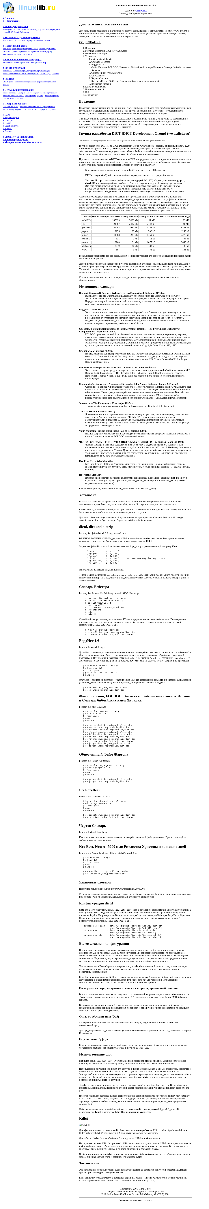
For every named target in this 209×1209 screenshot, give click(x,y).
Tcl (15, 109)
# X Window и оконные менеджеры (22, 59)
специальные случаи (41, 40)
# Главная (8, 18)
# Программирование (14, 103)
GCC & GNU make (10, 106)
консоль (42, 48)
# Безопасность (11, 125)
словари (55, 73)
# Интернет (9, 120)
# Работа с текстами (14, 67)
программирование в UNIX (31, 106)
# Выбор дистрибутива (15, 26)
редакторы (7, 71)
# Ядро (6, 114)
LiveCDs (18, 32)
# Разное (7, 131)
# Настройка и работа (15, 45)
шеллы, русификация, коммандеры (36, 51)
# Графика (8, 79)
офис (15, 71)
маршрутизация (50, 93)
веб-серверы (30, 95)
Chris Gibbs (141, 10)
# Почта (7, 123)
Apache (40, 95)
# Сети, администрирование (18, 90)
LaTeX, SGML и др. (42, 73)
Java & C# (32, 109)
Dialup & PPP (23, 93)
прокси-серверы (52, 95)
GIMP (5, 82)
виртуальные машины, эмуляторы (17, 54)
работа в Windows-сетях (13, 95)
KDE (33, 62)
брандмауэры (36, 93)
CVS (46, 109)
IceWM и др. (41, 62)
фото (11, 82)
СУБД (40, 109)
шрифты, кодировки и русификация (34, 71)
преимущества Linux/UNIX (14, 29)
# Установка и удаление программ (21, 37)
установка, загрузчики (12, 48)
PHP (24, 109)
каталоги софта (24, 40)
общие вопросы (9, 40)
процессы (15, 51)
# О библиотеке (11, 21)
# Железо (7, 128)
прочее (26, 32)
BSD (11, 32)
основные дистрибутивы (38, 29)
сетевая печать (9, 98)
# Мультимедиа (11, 117)
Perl (19, 109)
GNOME (25, 62)
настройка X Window (12, 62)
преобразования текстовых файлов (18, 73)
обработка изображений (25, 82)
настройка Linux (30, 48)
